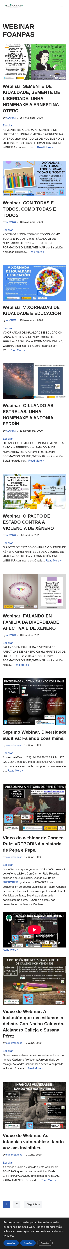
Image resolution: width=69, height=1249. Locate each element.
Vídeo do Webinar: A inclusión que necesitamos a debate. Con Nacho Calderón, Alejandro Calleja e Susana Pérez (34, 1023)
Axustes (45, 1242)
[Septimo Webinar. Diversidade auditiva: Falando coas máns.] (34, 701)
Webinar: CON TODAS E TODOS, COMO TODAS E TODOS (29, 209)
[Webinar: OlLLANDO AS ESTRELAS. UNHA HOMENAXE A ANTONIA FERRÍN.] (34, 381)
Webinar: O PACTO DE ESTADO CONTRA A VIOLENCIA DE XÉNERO (28, 522)
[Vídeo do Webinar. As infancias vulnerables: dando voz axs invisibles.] (34, 1105)
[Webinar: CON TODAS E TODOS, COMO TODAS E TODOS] (34, 178)
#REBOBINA (11, 882)
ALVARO (11, 117)
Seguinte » (33, 1204)
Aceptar (11, 1242)
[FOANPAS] (14, 6)
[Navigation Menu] (62, 6)
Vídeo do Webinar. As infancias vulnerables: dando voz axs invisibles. (33, 1141)
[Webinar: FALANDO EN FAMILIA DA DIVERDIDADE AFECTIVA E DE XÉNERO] (34, 591)
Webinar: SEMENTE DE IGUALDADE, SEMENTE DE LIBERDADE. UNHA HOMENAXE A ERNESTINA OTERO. (31, 98)
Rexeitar (28, 1242)
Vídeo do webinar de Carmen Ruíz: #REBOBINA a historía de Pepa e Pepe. (33, 844)
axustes (8, 1235)
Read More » (45, 147)
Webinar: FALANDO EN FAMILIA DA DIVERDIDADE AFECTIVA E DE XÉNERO (31, 622)
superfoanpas (14, 745)
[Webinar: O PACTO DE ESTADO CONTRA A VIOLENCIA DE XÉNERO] (34, 491)
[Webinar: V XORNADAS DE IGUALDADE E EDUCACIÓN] (34, 283)
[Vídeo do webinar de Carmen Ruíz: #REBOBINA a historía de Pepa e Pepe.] (34, 807)
